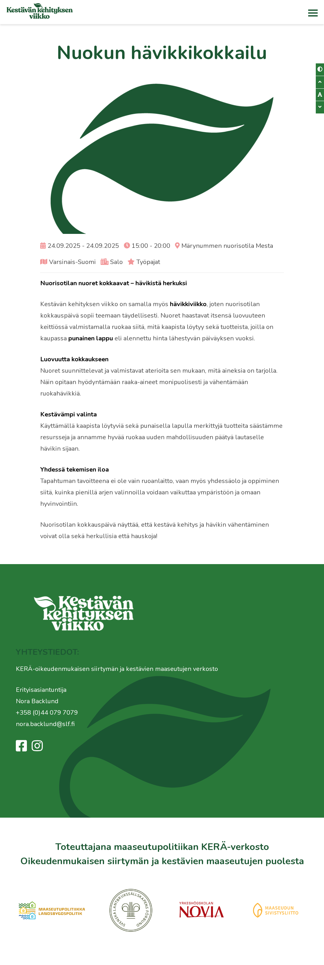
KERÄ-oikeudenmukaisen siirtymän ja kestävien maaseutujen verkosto (117, 669)
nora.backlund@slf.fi (45, 724)
